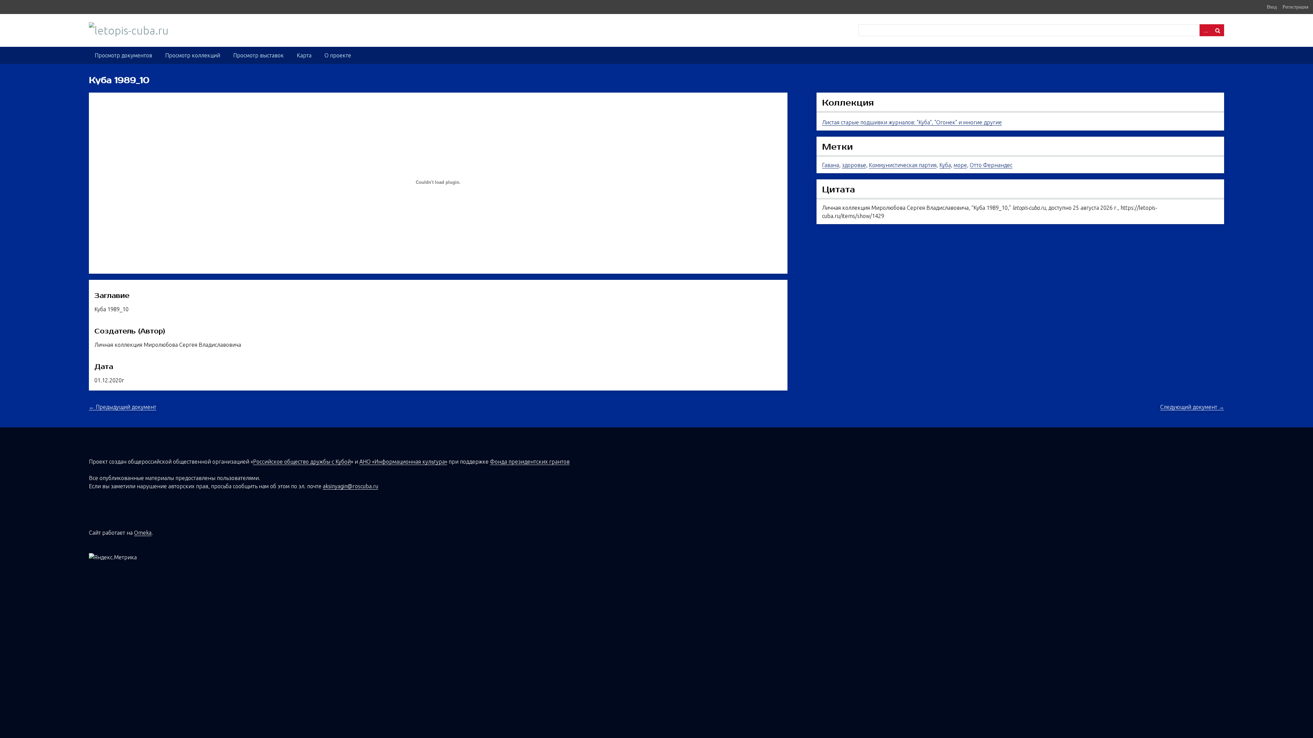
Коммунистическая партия (903, 165)
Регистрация (1295, 7)
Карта (304, 55)
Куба (945, 165)
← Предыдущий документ (122, 407)
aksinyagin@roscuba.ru (350, 486)
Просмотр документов (123, 55)
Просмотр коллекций (192, 55)
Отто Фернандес (991, 165)
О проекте (337, 55)
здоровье (854, 165)
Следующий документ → (1192, 407)
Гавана (830, 165)
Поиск (1218, 30)
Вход (1272, 7)
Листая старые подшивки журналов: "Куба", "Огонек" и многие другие (912, 122)
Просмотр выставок (258, 55)
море (960, 165)
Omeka (142, 533)
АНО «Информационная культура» (403, 462)
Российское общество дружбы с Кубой (302, 462)
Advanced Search (1205, 30)
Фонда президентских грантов (530, 462)
